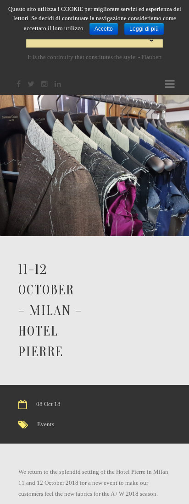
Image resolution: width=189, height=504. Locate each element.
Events (45, 424)
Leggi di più (144, 29)
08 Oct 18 (48, 404)
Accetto (103, 29)
